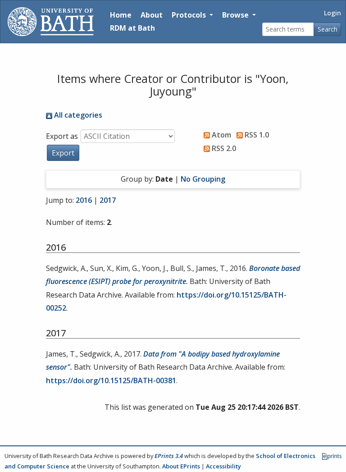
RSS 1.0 (256, 135)
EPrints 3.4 (169, 456)
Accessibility (223, 466)
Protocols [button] (190, 15)
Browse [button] (236, 15)
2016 (84, 200)
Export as (62, 136)
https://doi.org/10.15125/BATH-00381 (111, 380)
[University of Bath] (50, 22)
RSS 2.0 (223, 148)
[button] (63, 153)
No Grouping (203, 179)
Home (121, 15)
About (152, 15)
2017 (108, 200)
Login (332, 13)
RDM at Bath (132, 28)
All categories (77, 115)
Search (327, 29)
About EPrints (181, 466)
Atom (220, 135)
